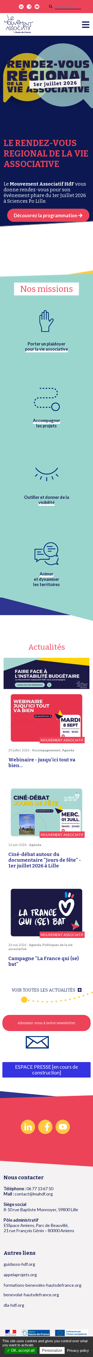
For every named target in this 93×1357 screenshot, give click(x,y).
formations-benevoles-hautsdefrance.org (42, 1285)
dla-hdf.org (14, 1305)
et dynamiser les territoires (46, 579)
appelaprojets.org (20, 1274)
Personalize (52, 1350)
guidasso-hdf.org (19, 1264)
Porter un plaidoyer (46, 346)
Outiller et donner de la (46, 500)
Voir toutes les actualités (43, 990)
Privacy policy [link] (78, 1350)
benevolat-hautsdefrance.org (31, 1294)
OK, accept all (22, 1350)
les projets (46, 423)
